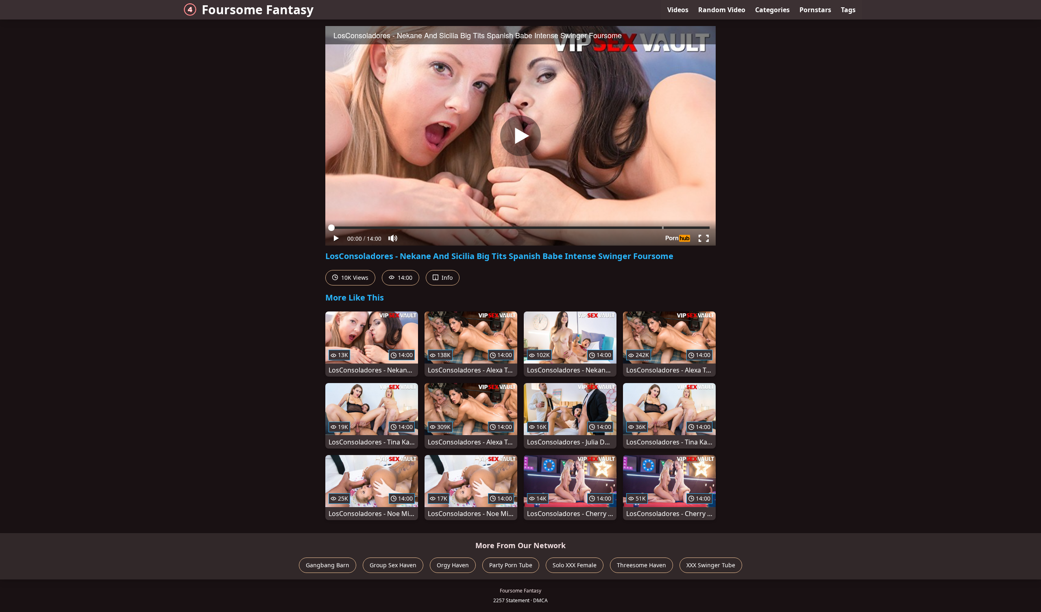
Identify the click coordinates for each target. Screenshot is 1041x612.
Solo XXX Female (575, 565)
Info (446, 277)
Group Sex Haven (393, 565)
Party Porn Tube (510, 565)
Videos (677, 9)
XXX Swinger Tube (710, 565)
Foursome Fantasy (258, 9)
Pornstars (815, 9)
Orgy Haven (453, 565)
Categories (772, 9)
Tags (848, 9)
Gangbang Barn (327, 565)
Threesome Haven (641, 565)
